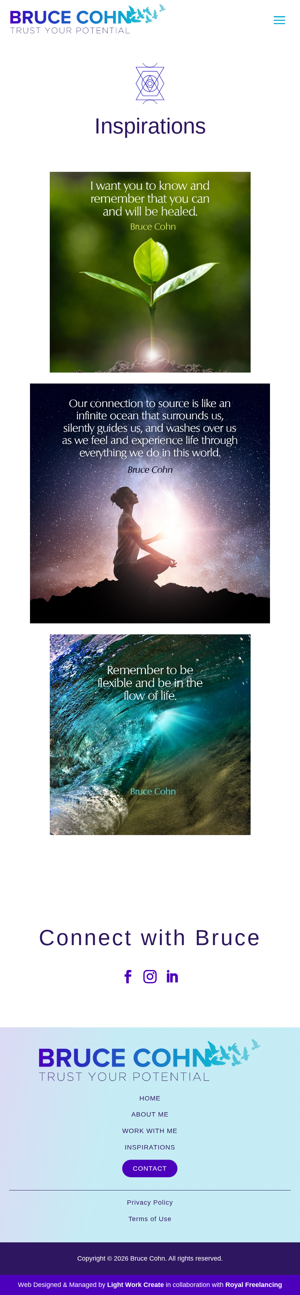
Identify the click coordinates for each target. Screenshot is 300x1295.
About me (150, 1114)
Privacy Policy (150, 1202)
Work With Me (149, 1130)
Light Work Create (135, 1284)
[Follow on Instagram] (150, 976)
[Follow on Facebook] (128, 976)
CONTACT (150, 1168)
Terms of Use (150, 1219)
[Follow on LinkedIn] (172, 976)
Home (150, 1098)
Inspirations (150, 1147)
